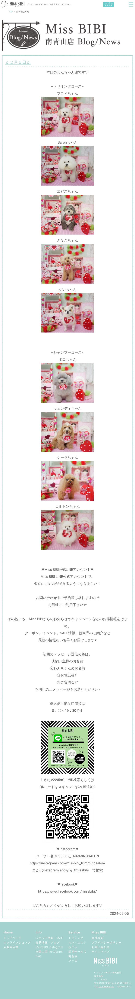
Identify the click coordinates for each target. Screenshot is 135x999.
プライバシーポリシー (106, 942)
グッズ (72, 961)
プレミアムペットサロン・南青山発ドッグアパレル (49, 4)
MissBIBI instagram (49, 947)
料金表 (72, 956)
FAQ (38, 956)
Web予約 (109, 4)
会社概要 (98, 938)
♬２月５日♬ (18, 62)
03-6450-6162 (106, 986)
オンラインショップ (17, 942)
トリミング (75, 938)
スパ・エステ (77, 942)
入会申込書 (11, 947)
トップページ (12, 938)
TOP (11, 11)
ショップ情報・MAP (49, 938)
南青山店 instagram (49, 951)
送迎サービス (77, 951)
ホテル (72, 947)
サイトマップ (101, 951)
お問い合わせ (101, 947)
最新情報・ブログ (48, 942)
